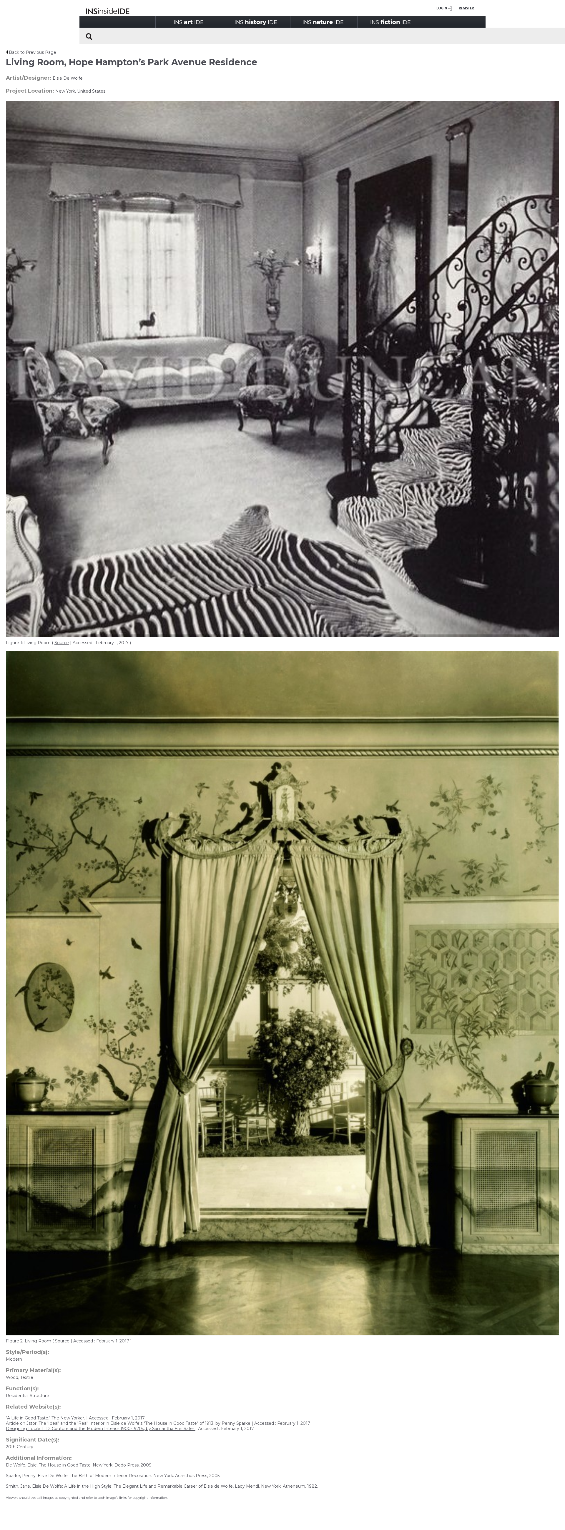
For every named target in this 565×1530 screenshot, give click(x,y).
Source (61, 642)
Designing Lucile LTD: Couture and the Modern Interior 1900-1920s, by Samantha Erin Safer (100, 1428)
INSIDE (189, 22)
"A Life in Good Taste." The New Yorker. (46, 1418)
